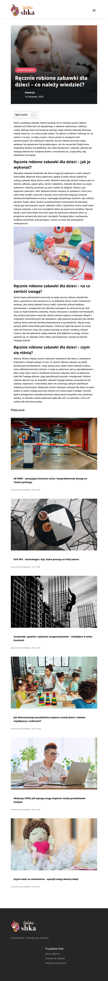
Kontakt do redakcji (55, 958)
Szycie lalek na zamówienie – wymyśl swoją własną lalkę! (46, 879)
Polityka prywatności (55, 963)
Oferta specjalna (26, 70)
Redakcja (27, 490)
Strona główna (52, 953)
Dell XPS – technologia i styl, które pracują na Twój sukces (46, 559)
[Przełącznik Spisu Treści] (32, 115)
